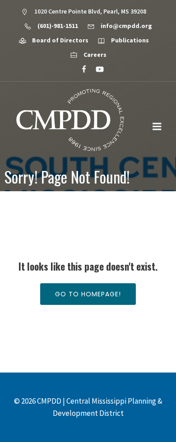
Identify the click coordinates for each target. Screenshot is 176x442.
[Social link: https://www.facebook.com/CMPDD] (80, 69)
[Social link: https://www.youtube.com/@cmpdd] (96, 69)
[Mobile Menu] (157, 126)
